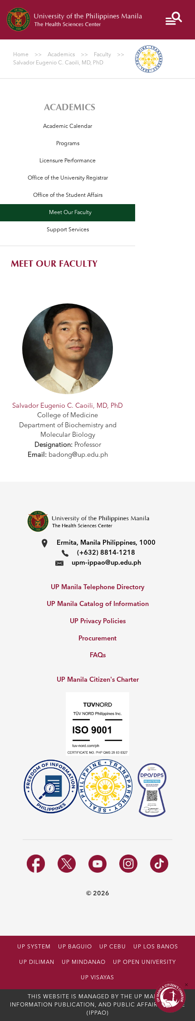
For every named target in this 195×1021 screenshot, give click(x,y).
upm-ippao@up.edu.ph (106, 563)
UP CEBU (112, 947)
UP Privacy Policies (98, 621)
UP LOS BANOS (155, 947)
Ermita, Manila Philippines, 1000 (106, 543)
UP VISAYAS (97, 978)
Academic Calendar (67, 126)
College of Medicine (67, 415)
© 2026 (97, 893)
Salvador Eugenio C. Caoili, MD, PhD (67, 406)
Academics (69, 107)
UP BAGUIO (75, 947)
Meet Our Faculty (70, 212)
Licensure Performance (67, 161)
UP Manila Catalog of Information (98, 604)
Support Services (68, 230)
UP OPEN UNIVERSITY (144, 962)
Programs (67, 144)
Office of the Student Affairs (67, 195)
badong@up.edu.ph (68, 455)
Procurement (97, 638)
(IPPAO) (98, 1013)
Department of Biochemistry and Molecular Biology (68, 430)
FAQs (98, 655)
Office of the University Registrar (68, 178)
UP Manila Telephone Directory (97, 587)
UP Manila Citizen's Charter (98, 680)
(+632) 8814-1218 (106, 553)
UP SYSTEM (34, 947)
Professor (67, 445)
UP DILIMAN (36, 962)
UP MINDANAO (84, 962)
